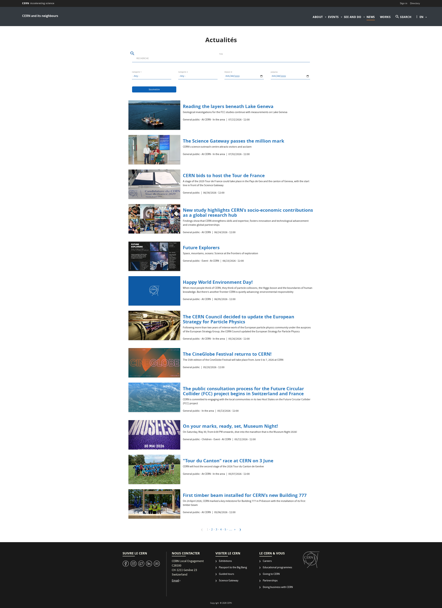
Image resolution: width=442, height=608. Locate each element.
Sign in (403, 3)
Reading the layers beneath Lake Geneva (228, 106)
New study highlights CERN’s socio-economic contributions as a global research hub (248, 212)
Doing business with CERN (278, 588)
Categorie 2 (183, 72)
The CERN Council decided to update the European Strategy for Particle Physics (238, 319)
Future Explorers (201, 247)
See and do (352, 17)
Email (175, 581)
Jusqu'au (274, 72)
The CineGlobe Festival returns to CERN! (227, 354)
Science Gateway (228, 581)
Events (333, 17)
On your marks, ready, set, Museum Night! (230, 426)
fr (421, 28)
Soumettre (154, 90)
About (318, 17)
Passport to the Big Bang (233, 568)
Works (385, 17)
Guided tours (226, 574)
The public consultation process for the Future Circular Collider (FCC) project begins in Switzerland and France (243, 391)
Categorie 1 (137, 72)
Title (221, 54)
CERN (38, 3)
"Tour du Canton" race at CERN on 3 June (228, 460)
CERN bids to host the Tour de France (224, 175)
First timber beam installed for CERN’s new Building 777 (245, 495)
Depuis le (228, 72)
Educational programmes (277, 568)
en (421, 17)
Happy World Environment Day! (218, 282)
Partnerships (270, 581)
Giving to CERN (271, 574)
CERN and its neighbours (40, 16)
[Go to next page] (240, 529)
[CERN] (311, 560)
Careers (267, 561)
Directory (415, 3)
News (371, 17)
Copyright (214, 603)
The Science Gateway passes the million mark (233, 141)
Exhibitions (225, 561)
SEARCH (405, 17)
